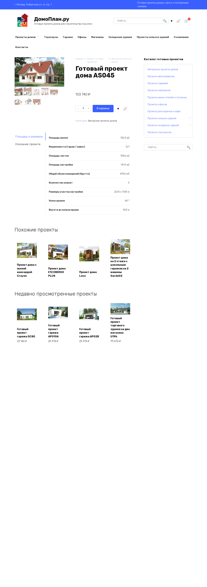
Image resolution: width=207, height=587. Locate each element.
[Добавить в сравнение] (125, 108)
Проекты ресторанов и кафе (163, 111)
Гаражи (68, 37)
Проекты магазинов (158, 90)
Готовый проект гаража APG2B (89, 333)
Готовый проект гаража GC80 (26, 333)
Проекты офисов (157, 104)
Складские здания (120, 37)
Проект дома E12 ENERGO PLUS (57, 272)
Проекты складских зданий (163, 125)
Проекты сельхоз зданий (153, 37)
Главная (79, 59)
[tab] (30, 136)
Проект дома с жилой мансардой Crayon (27, 270)
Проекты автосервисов (160, 76)
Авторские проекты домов (121, 60)
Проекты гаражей (157, 83)
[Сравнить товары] (178, 21)
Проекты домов (25, 37)
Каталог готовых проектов (95, 60)
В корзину (103, 108)
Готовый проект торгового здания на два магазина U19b (120, 327)
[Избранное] (171, 21)
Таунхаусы (51, 37)
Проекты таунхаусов (159, 132)
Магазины (97, 37)
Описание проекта (27, 144)
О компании (181, 37)
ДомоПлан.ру (51, 19)
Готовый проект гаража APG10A (54, 331)
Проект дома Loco (88, 274)
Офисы (82, 37)
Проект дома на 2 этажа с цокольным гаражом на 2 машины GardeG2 (119, 266)
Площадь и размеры (29, 136)
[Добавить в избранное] (118, 108)
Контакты (21, 47)
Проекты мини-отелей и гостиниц (167, 97)
